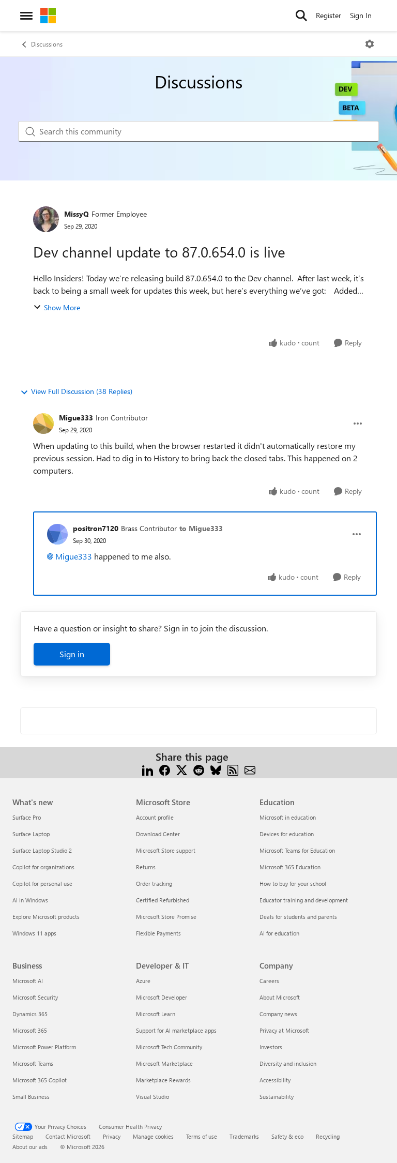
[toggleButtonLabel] (369, 44)
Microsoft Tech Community (169, 1047)
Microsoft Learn (155, 1014)
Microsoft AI (27, 981)
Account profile (155, 817)
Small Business (31, 1096)
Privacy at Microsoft (284, 1030)
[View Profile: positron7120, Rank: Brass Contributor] (57, 534)
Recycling (328, 1136)
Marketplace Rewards (163, 1080)
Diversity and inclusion (287, 1063)
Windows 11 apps (34, 933)
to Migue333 (201, 528)
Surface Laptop (31, 834)
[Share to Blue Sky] (215, 769)
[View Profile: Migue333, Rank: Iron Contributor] (43, 423)
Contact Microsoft (67, 1136)
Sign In (361, 15)
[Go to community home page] (48, 15)
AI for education (279, 933)
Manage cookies (153, 1136)
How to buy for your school (292, 883)
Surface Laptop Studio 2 (42, 850)
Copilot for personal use (42, 883)
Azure (143, 981)
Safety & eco (287, 1136)
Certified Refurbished (162, 900)
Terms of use (201, 1136)
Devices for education (286, 834)
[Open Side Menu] (26, 15)
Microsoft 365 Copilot (39, 1080)
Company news (278, 1014)
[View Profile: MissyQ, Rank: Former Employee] (46, 219)
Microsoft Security (35, 997)
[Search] (301, 15)
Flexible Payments (158, 933)
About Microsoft (279, 997)
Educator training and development (303, 900)
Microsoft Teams (32, 1063)
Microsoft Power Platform (44, 1047)
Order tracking (154, 883)
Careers (269, 981)
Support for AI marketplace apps (176, 1030)
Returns (146, 867)
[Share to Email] (250, 769)
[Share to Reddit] (198, 769)
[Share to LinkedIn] (147, 769)
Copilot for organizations (43, 867)
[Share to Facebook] (164, 769)
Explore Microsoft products (46, 916)
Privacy (111, 1136)
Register (328, 15)
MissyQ (76, 214)
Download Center (158, 834)
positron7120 (95, 528)
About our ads (30, 1147)
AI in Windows (30, 900)
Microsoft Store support (165, 850)
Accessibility (275, 1080)
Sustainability (276, 1096)
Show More (62, 307)
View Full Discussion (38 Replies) (81, 391)
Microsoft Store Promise (166, 916)
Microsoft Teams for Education (297, 850)
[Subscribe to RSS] (232, 769)
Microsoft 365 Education (289, 867)
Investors (270, 1047)
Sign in (71, 653)
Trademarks (244, 1136)
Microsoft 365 (29, 1030)
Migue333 (76, 417)
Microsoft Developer (161, 997)
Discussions (47, 44)
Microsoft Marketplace (164, 1063)
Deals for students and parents (298, 916)
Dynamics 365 (30, 1014)
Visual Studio (152, 1096)
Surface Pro (26, 817)
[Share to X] (181, 769)
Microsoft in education (287, 817)
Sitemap (22, 1136)
